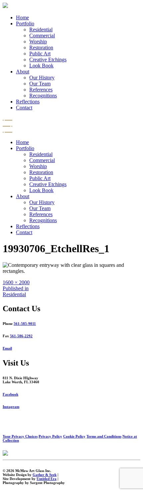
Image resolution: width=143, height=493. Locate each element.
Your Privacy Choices (20, 436)
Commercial (42, 35)
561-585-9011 (25, 324)
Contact (24, 107)
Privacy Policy (50, 436)
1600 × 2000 (16, 282)
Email (7, 348)
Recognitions (43, 95)
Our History (42, 77)
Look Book (41, 65)
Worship (38, 41)
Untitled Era (47, 479)
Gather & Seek (45, 475)
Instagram (11, 407)
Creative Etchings (48, 59)
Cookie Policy (74, 436)
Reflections (28, 101)
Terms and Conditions (103, 436)
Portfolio (25, 23)
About (22, 71)
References (41, 89)
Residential (41, 29)
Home (22, 17)
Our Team (40, 83)
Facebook (10, 394)
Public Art (40, 53)
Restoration (41, 47)
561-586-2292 (21, 336)
